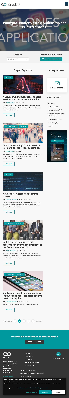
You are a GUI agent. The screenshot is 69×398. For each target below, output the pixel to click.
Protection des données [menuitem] (32, 362)
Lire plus (9, 115)
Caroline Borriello (11, 200)
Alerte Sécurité (55, 119)
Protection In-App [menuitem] (25, 376)
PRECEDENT (8, 321)
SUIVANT (39, 321)
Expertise (8, 78)
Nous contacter (34, 342)
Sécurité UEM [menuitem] (29, 356)
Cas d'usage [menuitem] (28, 359)
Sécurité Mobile (11, 126)
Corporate (9, 274)
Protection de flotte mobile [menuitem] (28, 370)
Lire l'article (34, 36)
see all (51, 126)
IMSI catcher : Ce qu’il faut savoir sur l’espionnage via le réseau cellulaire (22, 146)
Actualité (9, 223)
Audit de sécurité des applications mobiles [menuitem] (32, 373)
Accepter (45, 392)
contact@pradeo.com (58, 358)
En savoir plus (8, 377)
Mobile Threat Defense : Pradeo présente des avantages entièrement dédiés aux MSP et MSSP (22, 245)
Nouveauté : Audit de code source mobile (20, 195)
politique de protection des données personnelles (33, 388)
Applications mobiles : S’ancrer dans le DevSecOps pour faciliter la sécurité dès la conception (22, 296)
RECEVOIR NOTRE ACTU (53, 59)
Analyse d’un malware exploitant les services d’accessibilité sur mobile (22, 98)
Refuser (58, 392)
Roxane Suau (10, 103)
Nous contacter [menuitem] (29, 365)
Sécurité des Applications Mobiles (57, 115)
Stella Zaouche (10, 251)
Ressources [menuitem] (28, 353)
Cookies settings (31, 392)
